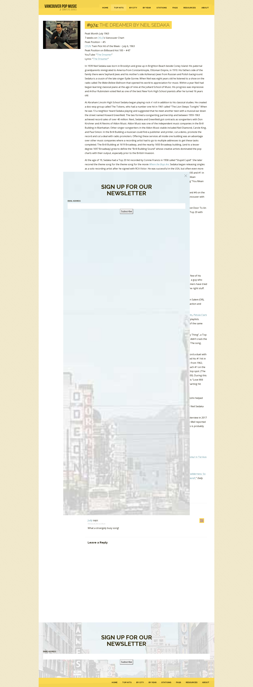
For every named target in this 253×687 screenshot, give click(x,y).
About (205, 7)
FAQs (175, 7)
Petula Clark (200, 315)
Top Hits (119, 7)
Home (105, 7)
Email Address (49, 651)
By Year (147, 7)
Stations (162, 7)
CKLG (101, 37)
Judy (90, 520)
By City (133, 7)
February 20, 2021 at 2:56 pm (96, 524)
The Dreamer (104, 54)
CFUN (88, 46)
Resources (189, 7)
